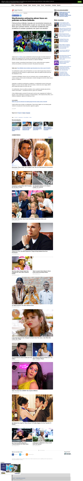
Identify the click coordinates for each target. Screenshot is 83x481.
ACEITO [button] (79, 1)
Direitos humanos (18, 5)
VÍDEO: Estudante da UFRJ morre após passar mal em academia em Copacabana (48, 128)
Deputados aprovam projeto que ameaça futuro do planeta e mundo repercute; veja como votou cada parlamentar (65, 68)
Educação (25, 5)
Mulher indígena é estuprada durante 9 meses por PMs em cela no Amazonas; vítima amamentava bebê (64, 46)
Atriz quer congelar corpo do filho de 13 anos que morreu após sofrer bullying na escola (27, 128)
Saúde (29, 5)
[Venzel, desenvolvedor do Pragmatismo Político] (67, 454)
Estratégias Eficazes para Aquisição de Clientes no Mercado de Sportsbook (64, 40)
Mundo (42, 5)
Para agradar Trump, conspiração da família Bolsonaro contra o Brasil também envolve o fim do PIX (64, 74)
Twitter (23, 112)
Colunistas (54, 5)
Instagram (19, 112)
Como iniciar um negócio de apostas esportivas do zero (64, 51)
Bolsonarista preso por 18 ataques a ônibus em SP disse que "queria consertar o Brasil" (64, 35)
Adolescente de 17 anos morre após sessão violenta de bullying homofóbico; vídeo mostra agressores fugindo (65, 14)
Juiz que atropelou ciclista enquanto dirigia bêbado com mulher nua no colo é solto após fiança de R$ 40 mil (65, 24)
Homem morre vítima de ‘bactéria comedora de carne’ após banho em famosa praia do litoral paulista (16, 129)
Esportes (58, 5)
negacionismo (21, 117)
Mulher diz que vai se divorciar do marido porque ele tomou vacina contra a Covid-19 (29, 101)
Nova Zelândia (20, 56)
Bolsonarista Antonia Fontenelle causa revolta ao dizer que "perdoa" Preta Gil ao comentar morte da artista (65, 57)
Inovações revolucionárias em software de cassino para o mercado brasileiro (64, 62)
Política (12, 5)
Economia (34, 5)
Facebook (28, 112)
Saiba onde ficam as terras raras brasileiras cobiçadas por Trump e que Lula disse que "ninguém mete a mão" (65, 30)
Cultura (38, 5)
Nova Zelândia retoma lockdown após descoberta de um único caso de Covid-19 (33, 68)
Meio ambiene (48, 5)
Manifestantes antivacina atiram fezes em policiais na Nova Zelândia (29, 19)
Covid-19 (16, 117)
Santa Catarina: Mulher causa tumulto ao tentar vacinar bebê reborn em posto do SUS (37, 128)
